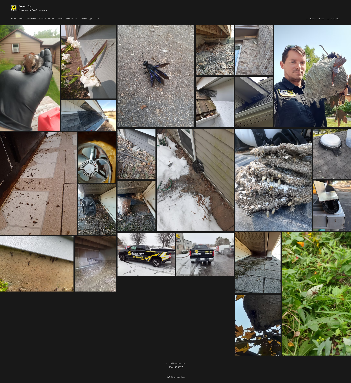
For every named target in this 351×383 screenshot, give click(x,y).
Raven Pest (25, 6)
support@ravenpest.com (314, 18)
